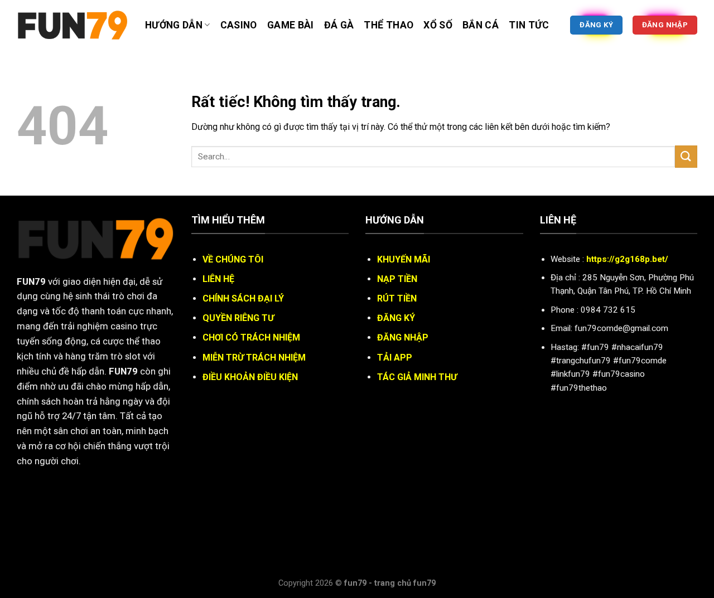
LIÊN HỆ (218, 279)
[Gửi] (686, 156)
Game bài (290, 25)
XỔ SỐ (437, 25)
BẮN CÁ (480, 25)
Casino (238, 25)
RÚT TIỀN (397, 298)
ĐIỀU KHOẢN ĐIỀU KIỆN (250, 377)
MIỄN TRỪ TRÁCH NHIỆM (254, 357)
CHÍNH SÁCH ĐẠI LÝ (243, 298)
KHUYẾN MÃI (403, 259)
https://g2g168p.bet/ (627, 259)
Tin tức (529, 25)
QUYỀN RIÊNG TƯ (238, 318)
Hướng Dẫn (173, 25)
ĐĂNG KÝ (396, 318)
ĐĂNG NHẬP (402, 337)
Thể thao (388, 25)
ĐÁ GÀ (339, 25)
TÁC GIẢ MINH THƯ (417, 377)
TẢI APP (394, 357)
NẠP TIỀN (397, 279)
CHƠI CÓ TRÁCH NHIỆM (251, 337)
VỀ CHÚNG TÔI (232, 259)
